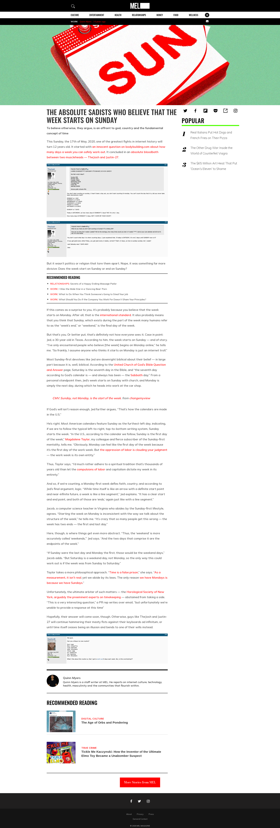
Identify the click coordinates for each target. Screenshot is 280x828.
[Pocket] (215, 110)
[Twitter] (185, 110)
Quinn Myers (85, 21)
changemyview (139, 398)
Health (118, 15)
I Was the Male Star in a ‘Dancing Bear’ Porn (78, 288)
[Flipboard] (205, 110)
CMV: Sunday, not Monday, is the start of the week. (86, 398)
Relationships (139, 15)
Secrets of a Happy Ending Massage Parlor (83, 283)
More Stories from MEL (140, 782)
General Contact (140, 819)
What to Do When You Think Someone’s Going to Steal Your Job (89, 294)
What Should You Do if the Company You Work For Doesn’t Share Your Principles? (98, 299)
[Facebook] (195, 110)
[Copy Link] (225, 110)
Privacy (140, 814)
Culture (75, 15)
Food (175, 15)
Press (151, 814)
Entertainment (96, 15)
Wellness (193, 15)
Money (159, 15)
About (129, 814)
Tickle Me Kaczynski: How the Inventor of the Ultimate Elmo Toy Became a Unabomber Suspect (121, 753)
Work (74, 21)
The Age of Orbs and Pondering (104, 722)
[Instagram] (235, 110)
